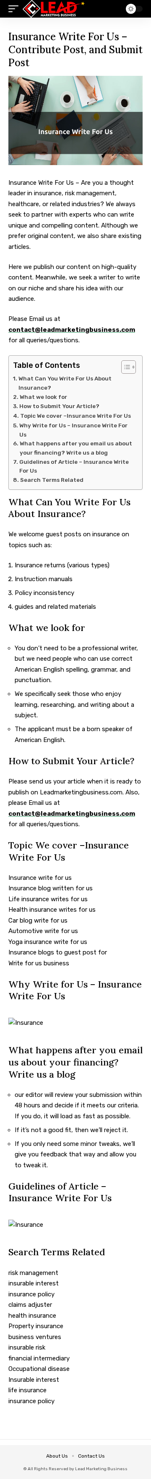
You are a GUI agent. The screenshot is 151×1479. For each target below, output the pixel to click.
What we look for (44, 396)
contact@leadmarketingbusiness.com (71, 330)
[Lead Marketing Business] (54, 9)
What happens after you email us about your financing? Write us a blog (76, 448)
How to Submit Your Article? (59, 406)
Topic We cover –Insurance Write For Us (75, 415)
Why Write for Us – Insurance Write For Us (73, 430)
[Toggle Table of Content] (124, 367)
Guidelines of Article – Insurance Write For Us (74, 466)
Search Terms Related (52, 479)
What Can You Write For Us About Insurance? (65, 383)
